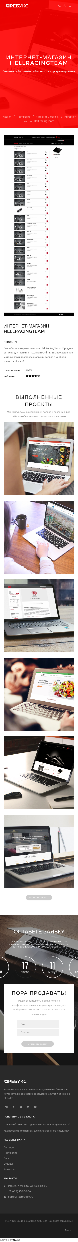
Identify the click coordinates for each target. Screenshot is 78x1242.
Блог (6, 1158)
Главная (6, 116)
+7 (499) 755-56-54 (19, 1191)
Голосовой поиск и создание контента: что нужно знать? (37, 1124)
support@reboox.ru (20, 1196)
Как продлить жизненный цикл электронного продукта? (36, 1130)
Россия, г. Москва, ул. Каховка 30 (27, 1185)
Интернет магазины (47, 116)
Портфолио (23, 116)
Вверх (69, 1230)
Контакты (9, 1169)
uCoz (16, 1239)
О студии (9, 1147)
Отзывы (8, 1163)
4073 (29, 370)
